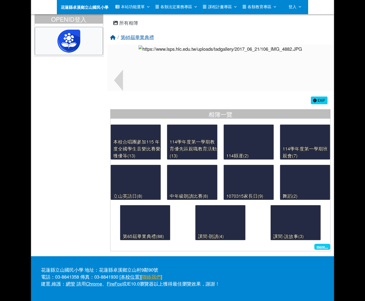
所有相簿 (128, 22)
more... (322, 246)
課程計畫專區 (220, 6)
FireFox (114, 283)
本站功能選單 (133, 6)
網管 (70, 283)
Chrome (94, 283)
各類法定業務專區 (176, 6)
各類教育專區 (259, 6)
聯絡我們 (151, 276)
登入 (292, 6)
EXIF (321, 100)
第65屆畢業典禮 (137, 37)
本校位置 (130, 276)
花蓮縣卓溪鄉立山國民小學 (85, 7)
